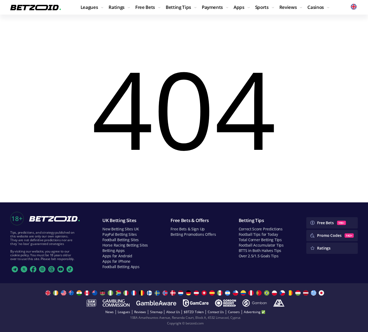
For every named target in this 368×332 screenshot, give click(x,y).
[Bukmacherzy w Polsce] (275, 293)
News (109, 312)
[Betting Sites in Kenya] (103, 293)
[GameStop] (91, 303)
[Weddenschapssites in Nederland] (181, 293)
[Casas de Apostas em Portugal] (259, 293)
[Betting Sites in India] (80, 293)
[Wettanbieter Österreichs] (197, 293)
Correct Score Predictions (261, 228)
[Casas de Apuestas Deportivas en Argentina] (228, 293)
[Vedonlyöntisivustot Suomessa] (150, 293)
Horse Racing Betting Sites (125, 245)
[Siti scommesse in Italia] (126, 293)
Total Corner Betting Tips (260, 239)
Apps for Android (117, 255)
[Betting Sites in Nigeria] (111, 293)
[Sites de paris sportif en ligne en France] (134, 293)
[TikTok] (70, 269)
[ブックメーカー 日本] (322, 293)
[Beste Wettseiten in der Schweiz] (205, 293)
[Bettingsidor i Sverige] (158, 293)
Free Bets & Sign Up (188, 228)
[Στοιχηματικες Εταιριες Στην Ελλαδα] (314, 293)
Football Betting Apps (120, 266)
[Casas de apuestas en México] (220, 293)
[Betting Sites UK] (48, 293)
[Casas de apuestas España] (212, 293)
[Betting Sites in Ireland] (56, 293)
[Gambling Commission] (116, 303)
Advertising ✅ (254, 312)
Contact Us (216, 312)
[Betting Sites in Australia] (72, 293)
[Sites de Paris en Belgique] (142, 293)
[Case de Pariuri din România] (290, 293)
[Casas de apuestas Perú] (251, 293)
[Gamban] (254, 303)
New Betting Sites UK (120, 228)
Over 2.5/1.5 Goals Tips (259, 255)
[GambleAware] (156, 303)
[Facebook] (33, 269)
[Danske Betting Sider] (173, 293)
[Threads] (51, 269)
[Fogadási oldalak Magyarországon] (298, 293)
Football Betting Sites (120, 239)
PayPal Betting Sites (119, 234)
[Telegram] (15, 269)
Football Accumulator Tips (261, 245)
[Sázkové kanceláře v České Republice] (283, 293)
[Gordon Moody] (225, 303)
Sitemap (156, 312)
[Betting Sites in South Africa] (119, 293)
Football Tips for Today (258, 234)
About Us (173, 312)
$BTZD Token (194, 312)
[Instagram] (42, 269)
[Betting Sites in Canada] (87, 293)
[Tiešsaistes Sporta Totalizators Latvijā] (306, 293)
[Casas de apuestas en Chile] (236, 293)
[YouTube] (60, 269)
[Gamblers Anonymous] (278, 303)
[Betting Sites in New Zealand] (95, 293)
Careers (234, 312)
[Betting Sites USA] (64, 293)
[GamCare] (196, 303)
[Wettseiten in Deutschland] (189, 293)
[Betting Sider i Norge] (165, 293)
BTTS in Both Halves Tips (260, 250)
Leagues (124, 312)
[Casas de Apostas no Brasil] (267, 293)
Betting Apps (113, 250)
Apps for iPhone (116, 261)
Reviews (140, 312)
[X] (24, 269)
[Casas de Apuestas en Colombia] (244, 293)
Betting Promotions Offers (193, 234)
